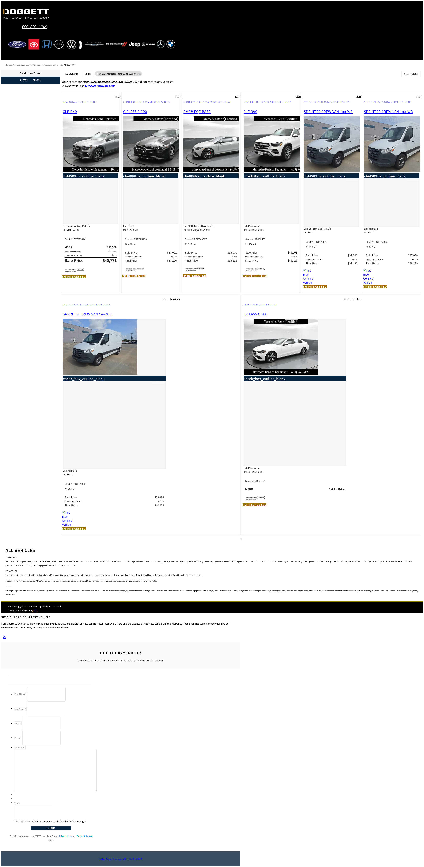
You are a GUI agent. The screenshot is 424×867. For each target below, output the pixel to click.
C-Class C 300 (135, 111)
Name (17, 803)
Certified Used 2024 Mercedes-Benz (146, 102)
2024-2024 (36, 64)
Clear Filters (411, 73)
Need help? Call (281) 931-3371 (120, 859)
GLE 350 (250, 111)
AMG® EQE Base (197, 111)
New (28, 64)
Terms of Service (84, 836)
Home (8, 64)
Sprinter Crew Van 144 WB (328, 111)
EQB (61, 64)
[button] (139, 74)
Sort (88, 74)
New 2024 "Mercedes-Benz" (99, 86)
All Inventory (18, 64)
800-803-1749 (34, 27)
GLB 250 (70, 111)
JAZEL (35, 610)
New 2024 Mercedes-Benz (79, 102)
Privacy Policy (65, 836)
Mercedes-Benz (50, 64)
